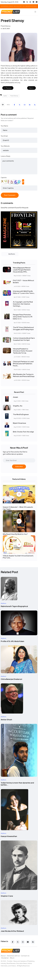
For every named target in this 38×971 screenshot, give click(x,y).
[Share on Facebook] (14, 105)
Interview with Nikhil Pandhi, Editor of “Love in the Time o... (24, 292)
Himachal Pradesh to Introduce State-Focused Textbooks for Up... (22, 351)
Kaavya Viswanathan (9, 836)
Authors (3, 603)
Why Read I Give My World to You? (15, 534)
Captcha (3, 177)
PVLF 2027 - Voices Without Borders (23, 281)
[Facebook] (24, 2)
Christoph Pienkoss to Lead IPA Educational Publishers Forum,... (23, 363)
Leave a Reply (5, 156)
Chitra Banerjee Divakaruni (11, 679)
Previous (8, 88)
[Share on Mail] (25, 105)
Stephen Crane (7, 896)
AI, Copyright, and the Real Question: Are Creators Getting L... (23, 304)
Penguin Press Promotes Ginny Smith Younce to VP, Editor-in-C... (22, 317)
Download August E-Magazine (19, 6)
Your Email (4, 136)
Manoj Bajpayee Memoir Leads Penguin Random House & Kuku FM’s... (22, 270)
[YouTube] (33, 2)
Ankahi (15, 397)
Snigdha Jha (17, 406)
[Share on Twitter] (20, 105)
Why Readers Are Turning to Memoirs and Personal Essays (23, 375)
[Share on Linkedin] (30, 105)
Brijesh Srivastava (19, 423)
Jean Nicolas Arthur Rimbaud (12, 931)
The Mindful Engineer (21, 414)
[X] (27, 2)
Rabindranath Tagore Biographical (14, 606)
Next (31, 88)
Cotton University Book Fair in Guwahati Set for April (24, 339)
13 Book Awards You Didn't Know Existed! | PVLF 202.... (18, 557)
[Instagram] (30, 2)
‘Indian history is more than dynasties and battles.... (17, 784)
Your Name (4, 126)
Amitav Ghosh (6, 720)
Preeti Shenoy (14, 96)
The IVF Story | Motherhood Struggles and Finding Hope (23, 328)
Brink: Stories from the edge (23, 432)
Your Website (5, 146)
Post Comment (9, 195)
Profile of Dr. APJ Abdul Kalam (12, 641)
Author (5, 96)
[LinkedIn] (36, 2)
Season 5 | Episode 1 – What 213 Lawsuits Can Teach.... (18, 508)
